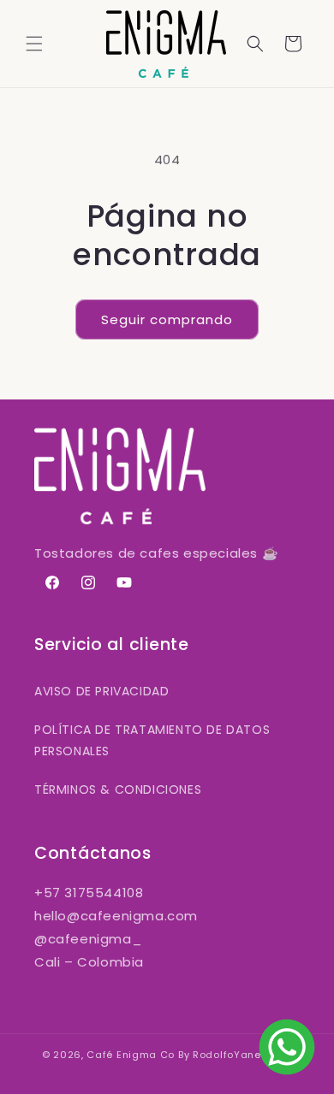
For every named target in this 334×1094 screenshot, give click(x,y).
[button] (34, 43)
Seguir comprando (167, 319)
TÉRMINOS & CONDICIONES (117, 789)
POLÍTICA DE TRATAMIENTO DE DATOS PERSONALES (152, 740)
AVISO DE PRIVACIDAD (101, 691)
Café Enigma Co (130, 1054)
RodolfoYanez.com (242, 1054)
